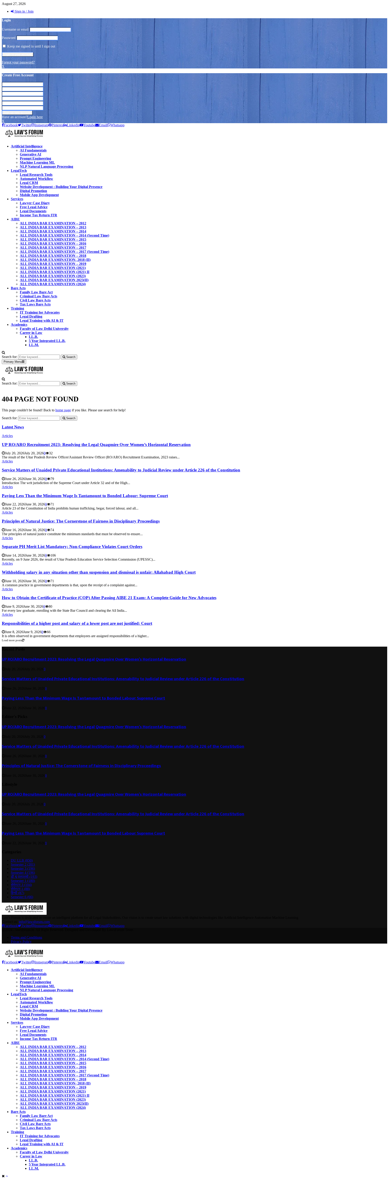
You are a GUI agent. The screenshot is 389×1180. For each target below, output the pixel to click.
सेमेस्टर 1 (20, 889)
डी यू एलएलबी (24, 877)
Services (17, 199)
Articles (7, 436)
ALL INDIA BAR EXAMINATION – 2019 (53, 264)
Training (17, 308)
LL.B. (33, 337)
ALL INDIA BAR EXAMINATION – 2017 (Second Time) (64, 252)
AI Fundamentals (33, 150)
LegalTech (19, 170)
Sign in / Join (24, 11)
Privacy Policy (21, 941)
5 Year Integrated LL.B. (47, 341)
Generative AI (30, 154)
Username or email (15, 29)
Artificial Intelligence (27, 146)
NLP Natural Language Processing (46, 166)
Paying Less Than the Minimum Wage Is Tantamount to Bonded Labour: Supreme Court (85, 495)
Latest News (13, 427)
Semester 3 (23, 868)
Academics (19, 324)
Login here (35, 117)
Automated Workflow (36, 179)
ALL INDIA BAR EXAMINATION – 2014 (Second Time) (64, 235)
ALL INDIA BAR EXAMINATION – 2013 (53, 227)
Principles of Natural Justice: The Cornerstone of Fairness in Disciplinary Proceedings (81, 521)
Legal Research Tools (36, 175)
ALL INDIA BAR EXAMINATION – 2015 (53, 239)
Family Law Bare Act (36, 292)
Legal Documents (33, 211)
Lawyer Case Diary (35, 203)
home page (63, 410)
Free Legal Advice (33, 207)
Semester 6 (22, 897)
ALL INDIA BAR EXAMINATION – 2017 (53, 247)
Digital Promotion (33, 191)
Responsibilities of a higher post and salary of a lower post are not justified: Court (77, 623)
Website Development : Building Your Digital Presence (61, 187)
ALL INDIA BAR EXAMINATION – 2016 (53, 243)
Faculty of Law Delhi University (44, 329)
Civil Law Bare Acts (35, 300)
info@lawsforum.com (34, 922)
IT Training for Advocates (40, 312)
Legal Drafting (31, 316)
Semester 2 (23, 864)
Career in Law (31, 333)
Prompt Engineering (35, 158)
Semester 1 (23, 881)
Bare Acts (18, 288)
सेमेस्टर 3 (21, 885)
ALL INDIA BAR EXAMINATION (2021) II (54, 272)
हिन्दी (17, 893)
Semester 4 (23, 872)
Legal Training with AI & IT (41, 320)
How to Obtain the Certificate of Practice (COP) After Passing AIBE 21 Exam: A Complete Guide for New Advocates (109, 597)
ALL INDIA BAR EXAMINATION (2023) (53, 276)
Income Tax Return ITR (38, 215)
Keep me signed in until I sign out (30, 46)
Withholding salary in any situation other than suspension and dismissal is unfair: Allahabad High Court (99, 572)
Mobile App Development (39, 195)
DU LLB (22, 860)
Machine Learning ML (37, 162)
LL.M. (34, 345)
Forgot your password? (18, 62)
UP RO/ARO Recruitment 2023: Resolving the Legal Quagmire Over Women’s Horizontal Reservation (96, 444)
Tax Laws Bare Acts (35, 304)
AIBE (15, 219)
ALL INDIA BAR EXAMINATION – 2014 (53, 231)
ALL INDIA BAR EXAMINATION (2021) (53, 268)
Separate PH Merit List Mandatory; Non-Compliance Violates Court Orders (72, 546)
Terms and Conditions (26, 937)
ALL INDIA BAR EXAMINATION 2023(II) (54, 280)
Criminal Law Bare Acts (38, 296)
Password (9, 38)
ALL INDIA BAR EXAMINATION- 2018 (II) (55, 260)
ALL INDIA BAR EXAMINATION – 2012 (53, 223)
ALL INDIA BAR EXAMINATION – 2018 (53, 256)
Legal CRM (29, 183)
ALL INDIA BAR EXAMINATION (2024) (53, 284)
